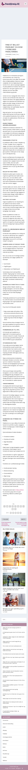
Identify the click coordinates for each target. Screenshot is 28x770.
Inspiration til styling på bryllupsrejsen (10, 568)
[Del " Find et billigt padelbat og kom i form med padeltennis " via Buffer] (20, 506)
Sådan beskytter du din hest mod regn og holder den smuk (13, 588)
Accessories (5, 720)
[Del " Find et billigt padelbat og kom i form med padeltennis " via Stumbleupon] (23, 506)
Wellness (5, 760)
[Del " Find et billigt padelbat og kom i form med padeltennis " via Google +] (10, 506)
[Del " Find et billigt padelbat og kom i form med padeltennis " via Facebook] (4, 506)
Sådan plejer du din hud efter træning (12, 698)
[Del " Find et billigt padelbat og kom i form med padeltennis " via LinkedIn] (18, 506)
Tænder (5, 757)
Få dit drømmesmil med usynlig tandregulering (10, 690)
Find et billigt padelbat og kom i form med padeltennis (13, 685)
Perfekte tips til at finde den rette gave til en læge (13, 548)
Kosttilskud (5, 740)
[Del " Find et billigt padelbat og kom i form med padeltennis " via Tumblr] (12, 506)
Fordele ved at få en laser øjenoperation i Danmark (12, 676)
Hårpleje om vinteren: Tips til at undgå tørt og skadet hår (14, 707)
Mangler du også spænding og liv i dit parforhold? (13, 609)
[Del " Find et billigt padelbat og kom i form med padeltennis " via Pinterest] (15, 506)
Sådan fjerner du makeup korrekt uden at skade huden (13, 702)
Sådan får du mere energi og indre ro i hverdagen (12, 628)
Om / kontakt (12, 768)
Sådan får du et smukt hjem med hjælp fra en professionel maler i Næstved (14, 662)
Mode (4, 747)
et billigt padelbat (19, 490)
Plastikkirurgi (6, 753)
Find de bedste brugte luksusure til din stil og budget (13, 681)
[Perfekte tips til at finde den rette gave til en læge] (14, 538)
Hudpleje (5, 733)
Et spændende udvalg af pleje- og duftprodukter (11, 711)
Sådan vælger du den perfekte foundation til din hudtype (13, 667)
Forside (6, 768)
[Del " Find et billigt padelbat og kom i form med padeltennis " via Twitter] (7, 506)
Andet (13, 54)
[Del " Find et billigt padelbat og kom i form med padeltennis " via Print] (15, 509)
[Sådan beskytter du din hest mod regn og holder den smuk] (14, 579)
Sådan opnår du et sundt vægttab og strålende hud (12, 642)
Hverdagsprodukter (7, 737)
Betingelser (18, 768)
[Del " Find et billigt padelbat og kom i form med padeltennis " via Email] (12, 509)
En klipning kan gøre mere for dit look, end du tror (14, 633)
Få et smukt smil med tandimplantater (12, 646)
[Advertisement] (14, 22)
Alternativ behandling (8, 723)
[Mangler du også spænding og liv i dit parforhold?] (14, 600)
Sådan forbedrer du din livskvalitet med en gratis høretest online (13, 671)
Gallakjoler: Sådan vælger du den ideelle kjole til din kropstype (13, 637)
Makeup (5, 743)
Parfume (5, 750)
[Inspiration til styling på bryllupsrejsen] (14, 559)
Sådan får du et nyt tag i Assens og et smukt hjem (13, 658)
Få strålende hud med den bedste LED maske (13, 654)
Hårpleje (5, 730)
